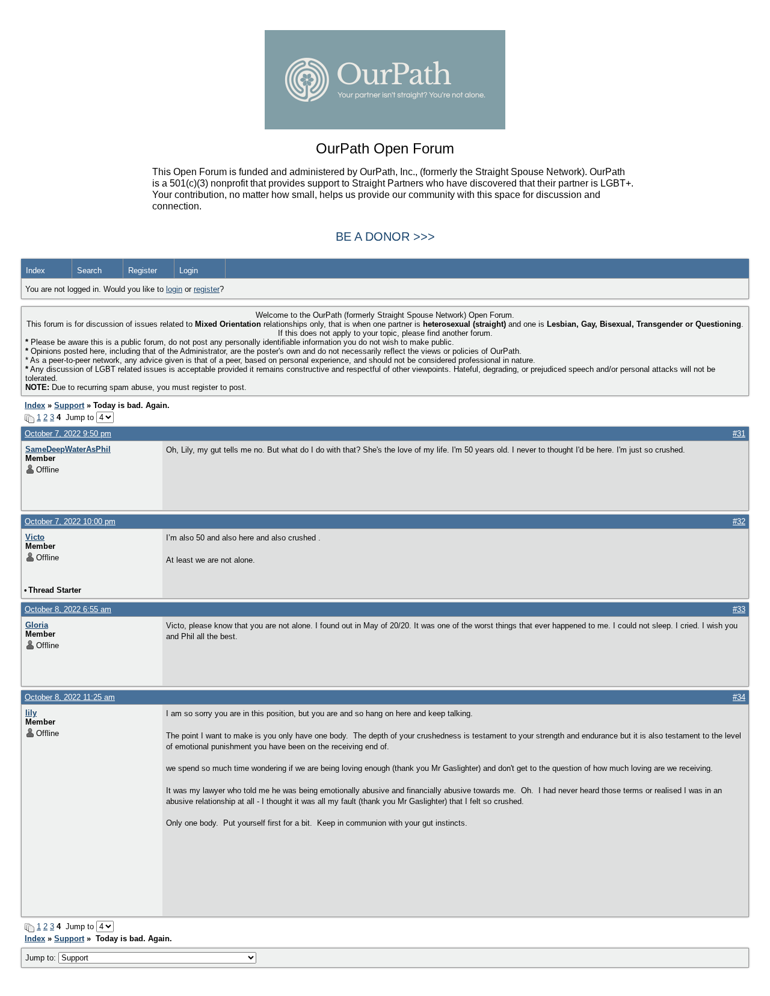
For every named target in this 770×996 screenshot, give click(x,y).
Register (142, 270)
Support (69, 405)
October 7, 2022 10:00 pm (70, 521)
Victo (35, 537)
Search (89, 270)
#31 (739, 433)
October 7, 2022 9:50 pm (68, 433)
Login (188, 270)
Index (35, 270)
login (174, 289)
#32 (739, 521)
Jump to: (41, 957)
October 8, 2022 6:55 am (68, 609)
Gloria (36, 624)
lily (31, 712)
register (207, 289)
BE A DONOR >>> (385, 236)
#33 (739, 609)
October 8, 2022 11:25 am (70, 697)
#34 (739, 697)
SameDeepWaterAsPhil (68, 449)
